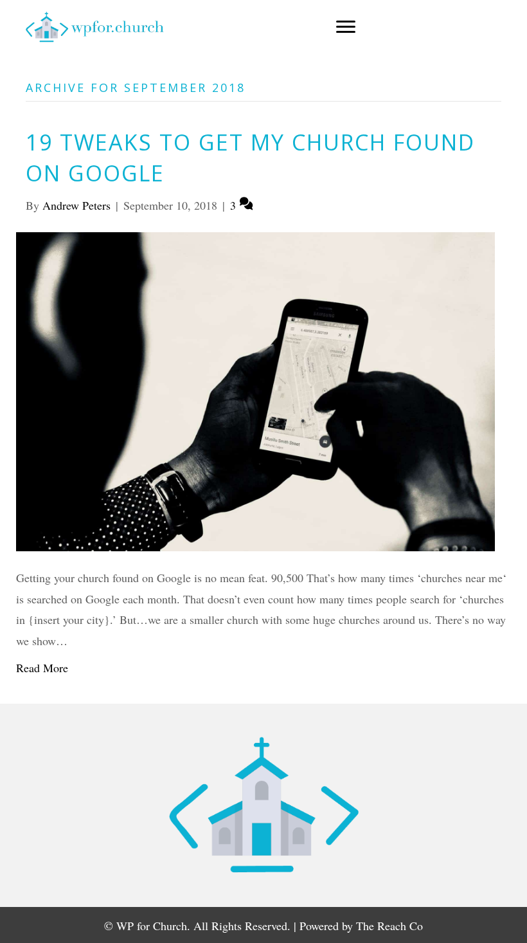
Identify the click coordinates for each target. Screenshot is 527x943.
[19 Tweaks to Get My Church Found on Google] (255, 390)
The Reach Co (389, 925)
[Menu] (346, 27)
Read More (42, 667)
